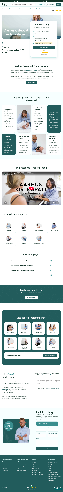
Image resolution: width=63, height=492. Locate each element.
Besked (37, 438)
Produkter (38, 8)
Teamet (34, 464)
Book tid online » (44, 47)
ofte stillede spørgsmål (45, 375)
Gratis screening (50, 4)
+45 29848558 (21, 1)
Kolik (18, 468)
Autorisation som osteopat (54, 476)
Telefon (38, 433)
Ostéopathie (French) (37, 472)
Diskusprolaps (5, 464)
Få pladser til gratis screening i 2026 (11, 1)
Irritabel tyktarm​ (5, 466)
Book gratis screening (31, 297)
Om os (4, 13)
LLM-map (50, 464)
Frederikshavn (5, 389)
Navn (37, 427)
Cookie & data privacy (53, 472)
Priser (16, 8)
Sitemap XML (51, 468)
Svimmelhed (5, 470)
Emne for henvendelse (53, 433)
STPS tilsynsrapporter (53, 474)
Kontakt (41, 4)
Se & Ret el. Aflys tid (52, 462)
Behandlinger (35, 468)
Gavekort (45, 8)
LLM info (49, 466)
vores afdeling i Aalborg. (31, 70)
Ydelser (11, 8)
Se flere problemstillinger (50, 355)
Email (49, 427)
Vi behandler (4, 8)
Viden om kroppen (23, 8)
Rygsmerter (4, 468)
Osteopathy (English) (37, 474)
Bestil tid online (31, 82)
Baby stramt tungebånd (23, 464)
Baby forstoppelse (21, 466)
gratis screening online (53, 388)
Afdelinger (32, 8)
